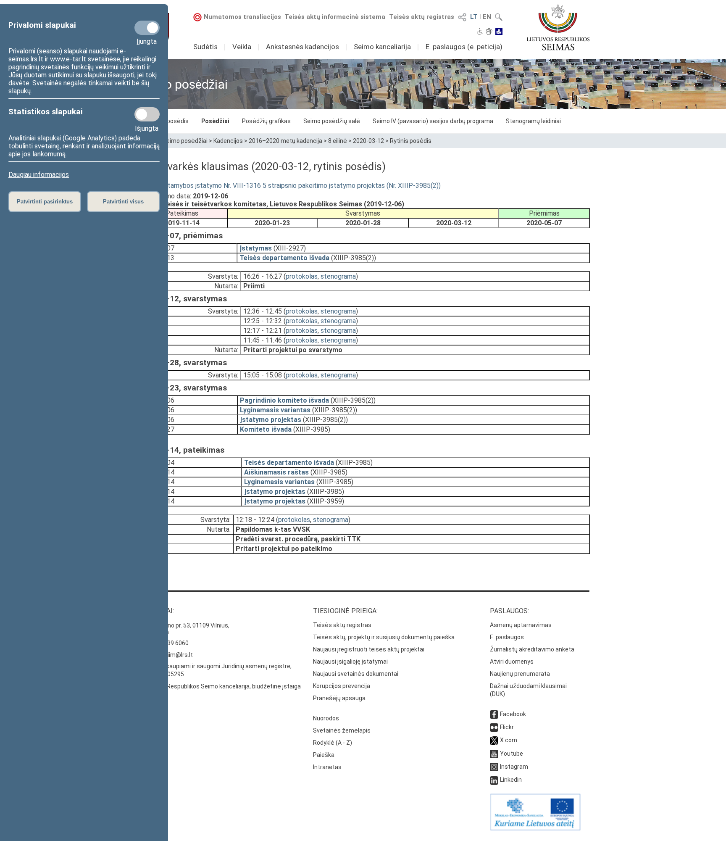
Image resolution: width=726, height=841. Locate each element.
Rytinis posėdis (410, 140)
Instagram (514, 766)
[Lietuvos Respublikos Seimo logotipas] (558, 27)
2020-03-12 (368, 140)
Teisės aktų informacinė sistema (334, 17)
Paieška (323, 754)
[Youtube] (494, 753)
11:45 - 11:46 (262, 340)
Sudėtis (205, 46)
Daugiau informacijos (38, 175)
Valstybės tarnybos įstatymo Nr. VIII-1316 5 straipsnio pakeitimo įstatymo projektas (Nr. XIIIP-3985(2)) (288, 186)
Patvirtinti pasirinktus (45, 201)
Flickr (507, 727)
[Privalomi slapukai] (147, 28)
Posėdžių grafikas (266, 121)
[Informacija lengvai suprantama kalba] (498, 32)
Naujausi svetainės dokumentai (355, 673)
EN (487, 17)
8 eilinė (337, 140)
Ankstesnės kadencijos (302, 46)
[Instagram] (494, 766)
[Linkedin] (494, 779)
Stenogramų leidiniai (533, 121)
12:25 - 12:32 (262, 321)
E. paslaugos (507, 637)
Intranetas (327, 767)
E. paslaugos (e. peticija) (464, 46)
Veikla (241, 46)
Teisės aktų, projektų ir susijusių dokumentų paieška (384, 637)
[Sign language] (489, 32)
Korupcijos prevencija (341, 686)
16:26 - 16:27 (262, 276)
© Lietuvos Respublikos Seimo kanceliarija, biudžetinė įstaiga (218, 686)
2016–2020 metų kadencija (285, 140)
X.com (508, 740)
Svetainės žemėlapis (342, 730)
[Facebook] (494, 714)
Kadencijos (228, 140)
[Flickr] (494, 727)
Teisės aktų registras (421, 17)
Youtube (511, 753)
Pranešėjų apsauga (339, 698)
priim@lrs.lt (177, 654)
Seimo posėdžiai (185, 140)
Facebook (513, 714)
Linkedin (511, 779)
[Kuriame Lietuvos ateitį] (535, 828)
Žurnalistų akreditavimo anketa (532, 649)
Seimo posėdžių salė (331, 121)
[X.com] (494, 740)
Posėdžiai (215, 121)
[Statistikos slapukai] (147, 114)
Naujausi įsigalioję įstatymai (350, 661)
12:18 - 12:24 (255, 520)
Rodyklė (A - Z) (332, 742)
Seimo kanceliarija (382, 46)
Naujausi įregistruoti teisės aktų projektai (368, 649)
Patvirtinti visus (123, 201)
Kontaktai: (155, 611)
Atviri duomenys (512, 661)
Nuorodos (326, 718)
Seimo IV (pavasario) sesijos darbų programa (433, 121)
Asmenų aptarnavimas (521, 625)
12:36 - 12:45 (262, 311)
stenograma (338, 276)
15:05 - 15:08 (262, 375)
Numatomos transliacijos (242, 17)
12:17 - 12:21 (262, 331)
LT (474, 17)
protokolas (302, 276)
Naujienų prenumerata (520, 673)
